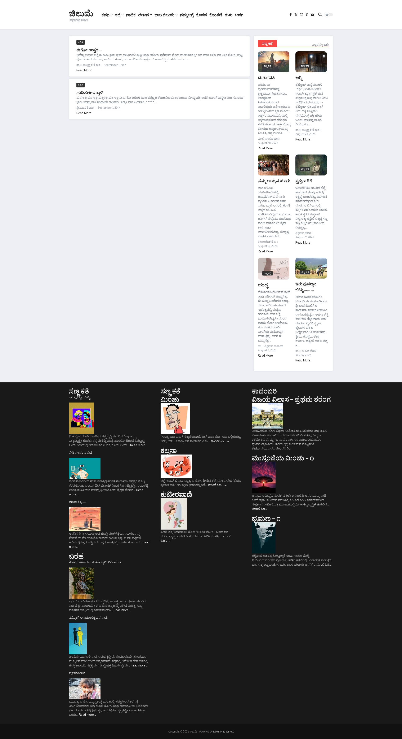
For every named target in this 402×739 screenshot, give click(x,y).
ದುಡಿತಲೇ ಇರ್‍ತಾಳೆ (89, 92)
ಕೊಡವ (201, 14)
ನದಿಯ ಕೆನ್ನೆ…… (77, 502)
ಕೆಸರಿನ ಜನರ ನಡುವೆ (80, 452)
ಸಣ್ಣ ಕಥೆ (267, 43)
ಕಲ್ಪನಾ (169, 450)
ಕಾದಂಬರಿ (264, 391)
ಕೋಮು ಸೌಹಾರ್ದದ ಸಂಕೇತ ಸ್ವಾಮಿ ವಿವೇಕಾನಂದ (95, 562)
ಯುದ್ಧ (263, 284)
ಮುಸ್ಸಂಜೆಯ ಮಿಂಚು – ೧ (283, 457)
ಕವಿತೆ (80, 42)
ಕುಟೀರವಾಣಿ (176, 494)
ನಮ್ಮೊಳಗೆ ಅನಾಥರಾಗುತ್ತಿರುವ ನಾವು (88, 617)
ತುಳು (229, 14)
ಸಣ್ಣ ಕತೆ (79, 391)
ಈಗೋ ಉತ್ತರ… (89, 49)
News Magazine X (223, 731)
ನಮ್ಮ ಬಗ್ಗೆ (187, 14)
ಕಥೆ (117, 14)
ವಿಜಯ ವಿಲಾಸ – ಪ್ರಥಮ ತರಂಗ (291, 399)
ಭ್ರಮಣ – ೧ (266, 518)
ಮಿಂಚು (170, 399)
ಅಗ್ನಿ (298, 77)
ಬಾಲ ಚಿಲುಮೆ (164, 14)
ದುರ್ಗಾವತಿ (266, 77)
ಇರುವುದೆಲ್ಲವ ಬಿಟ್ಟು (79, 397)
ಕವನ (106, 14)
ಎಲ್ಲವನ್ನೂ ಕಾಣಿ (320, 44)
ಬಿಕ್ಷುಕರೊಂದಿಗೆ (77, 673)
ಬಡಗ (239, 14)
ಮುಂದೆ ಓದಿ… (220, 441)
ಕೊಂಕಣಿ (215, 14)
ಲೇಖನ (143, 14)
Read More (83, 70)
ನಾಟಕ (131, 14)
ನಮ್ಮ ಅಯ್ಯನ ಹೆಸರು (274, 180)
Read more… (138, 445)
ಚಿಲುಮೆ (81, 13)
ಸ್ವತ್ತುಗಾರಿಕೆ (303, 180)
